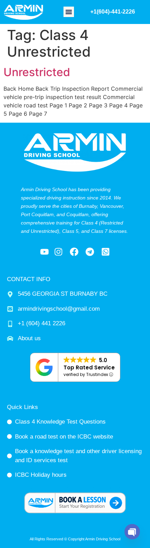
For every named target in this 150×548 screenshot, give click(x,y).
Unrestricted (36, 72)
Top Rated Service (89, 367)
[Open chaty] (132, 531)
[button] (68, 12)
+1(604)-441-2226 (112, 12)
